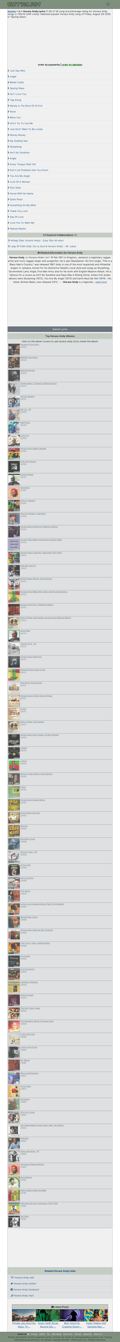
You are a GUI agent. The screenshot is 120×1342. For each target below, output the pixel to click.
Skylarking (15, 146)
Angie (12, 158)
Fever (12, 111)
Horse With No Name (21, 193)
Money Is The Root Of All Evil (25, 105)
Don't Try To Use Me (21, 123)
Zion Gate (15, 187)
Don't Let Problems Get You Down (28, 170)
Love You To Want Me (21, 222)
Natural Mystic (17, 228)
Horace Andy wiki (24, 1277)
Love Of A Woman (19, 181)
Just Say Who (17, 70)
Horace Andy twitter (24, 1283)
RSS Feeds (56, 1334)
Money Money (17, 135)
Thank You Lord (18, 211)
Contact (77, 1334)
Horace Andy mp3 (23, 1295)
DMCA (42, 1334)
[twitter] (28, 1334)
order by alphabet (72, 64)
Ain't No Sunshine (19, 152)
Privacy (34, 1334)
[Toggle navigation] (108, 4)
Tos (48, 1334)
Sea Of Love (16, 216)
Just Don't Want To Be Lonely (26, 129)
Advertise (87, 1334)
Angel (12, 76)
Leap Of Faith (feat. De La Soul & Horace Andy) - (43, 246)
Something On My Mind (22, 205)
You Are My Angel (19, 175)
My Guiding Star (18, 140)
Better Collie (16, 82)
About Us (98, 1334)
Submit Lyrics (60, 329)
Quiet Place (16, 199)
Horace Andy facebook (26, 1289)
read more (101, 281)
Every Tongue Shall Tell (22, 164)
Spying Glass (16, 88)
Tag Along (15, 99)
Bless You (15, 117)
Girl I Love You (17, 94)
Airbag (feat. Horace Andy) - (37, 240)
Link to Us (67, 1334)
